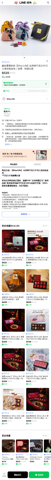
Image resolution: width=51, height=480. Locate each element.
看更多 (45, 226)
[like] (23, 254)
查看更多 (24, 214)
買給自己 (17, 475)
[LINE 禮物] (25, 2)
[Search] (48, 2)
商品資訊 (13, 164)
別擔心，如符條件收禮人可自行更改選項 (20, 133)
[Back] (2, 2)
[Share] (47, 61)
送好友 (40, 475)
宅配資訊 (37, 164)
